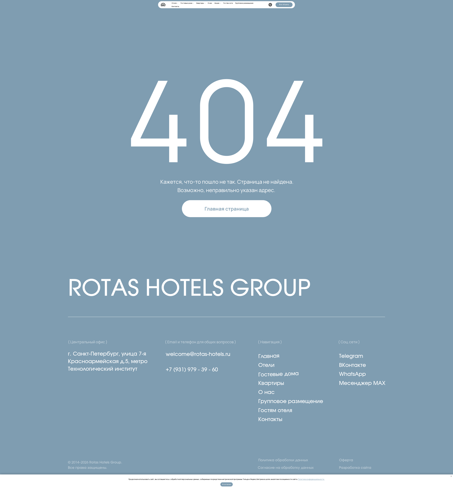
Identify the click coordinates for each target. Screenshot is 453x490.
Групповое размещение (244, 3)
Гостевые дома (186, 3)
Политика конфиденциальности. (311, 479)
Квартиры (200, 3)
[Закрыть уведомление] (451, 476)
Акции (216, 3)
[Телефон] (270, 4)
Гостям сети (228, 3)
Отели (174, 3)
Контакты (175, 6)
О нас (210, 3)
